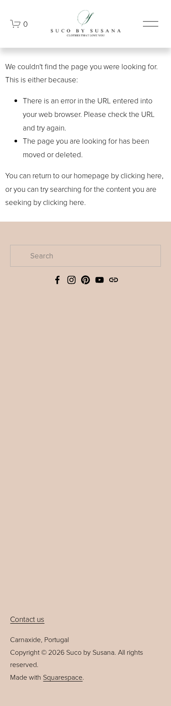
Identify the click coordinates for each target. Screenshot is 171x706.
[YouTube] (99, 279)
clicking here (141, 175)
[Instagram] (71, 279)
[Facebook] (57, 279)
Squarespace (62, 677)
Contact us (27, 619)
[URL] (113, 279)
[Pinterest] (85, 279)
